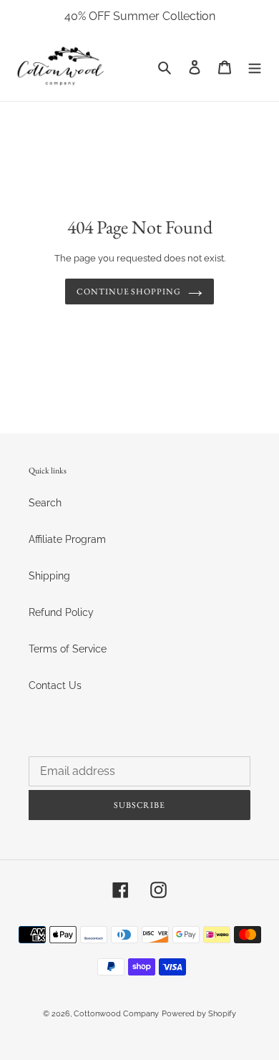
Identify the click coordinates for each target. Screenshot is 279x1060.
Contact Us (55, 685)
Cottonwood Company (116, 1013)
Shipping (49, 576)
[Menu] (255, 67)
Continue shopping (129, 291)
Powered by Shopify (199, 1013)
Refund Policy (61, 612)
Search (45, 503)
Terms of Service (68, 649)
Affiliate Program (67, 539)
